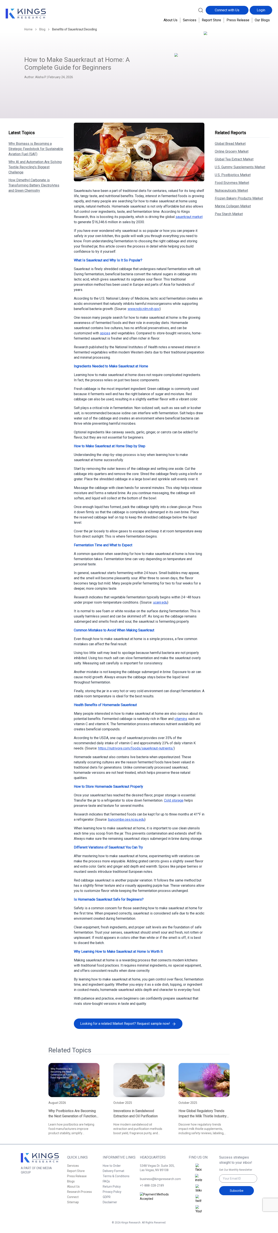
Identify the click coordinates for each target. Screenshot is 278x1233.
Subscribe (236, 1190)
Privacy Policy (112, 1191)
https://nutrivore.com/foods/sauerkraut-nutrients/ (136, 748)
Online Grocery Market (231, 151)
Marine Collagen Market (233, 206)
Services (189, 20)
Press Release (238, 20)
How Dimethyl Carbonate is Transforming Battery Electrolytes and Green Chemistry (33, 185)
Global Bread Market (230, 144)
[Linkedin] (198, 1188)
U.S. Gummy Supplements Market (240, 167)
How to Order (112, 1165)
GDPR (107, 1197)
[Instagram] (198, 1178)
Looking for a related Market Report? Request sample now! (125, 1024)
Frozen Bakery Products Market (239, 198)
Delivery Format (113, 1171)
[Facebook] (198, 1168)
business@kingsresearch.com (159, 1179)
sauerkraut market (189, 217)
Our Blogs (262, 20)
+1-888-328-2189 (152, 1185)
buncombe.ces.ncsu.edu (126, 819)
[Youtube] (198, 1209)
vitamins (180, 719)
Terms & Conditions (116, 1176)
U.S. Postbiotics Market (233, 175)
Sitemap (73, 1202)
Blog (42, 29)
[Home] (26, 14)
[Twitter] (198, 1199)
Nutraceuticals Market (231, 190)
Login (261, 10)
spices (105, 333)
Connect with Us (227, 10)
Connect (73, 1197)
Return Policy (112, 1186)
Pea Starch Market (229, 214)
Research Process (79, 1191)
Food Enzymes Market (232, 183)
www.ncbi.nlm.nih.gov (144, 309)
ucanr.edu (160, 602)
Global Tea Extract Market (234, 159)
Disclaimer (110, 1202)
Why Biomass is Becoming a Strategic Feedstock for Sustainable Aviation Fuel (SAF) (35, 149)
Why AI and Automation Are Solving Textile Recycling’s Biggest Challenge (35, 167)
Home (28, 29)
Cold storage (174, 800)
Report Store (211, 20)
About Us (170, 20)
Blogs (71, 1181)
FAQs (106, 1181)
